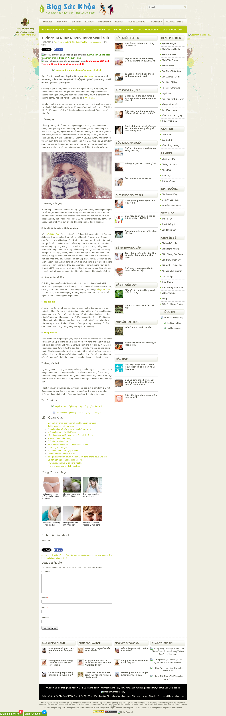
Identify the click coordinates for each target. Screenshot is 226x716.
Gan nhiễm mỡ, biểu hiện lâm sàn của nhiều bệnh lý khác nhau (140, 255)
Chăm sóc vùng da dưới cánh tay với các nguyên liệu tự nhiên (98, 674)
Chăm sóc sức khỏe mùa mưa (61, 454)
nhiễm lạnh (90, 98)
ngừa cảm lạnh (84, 555)
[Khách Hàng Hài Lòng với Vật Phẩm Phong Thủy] (172, 317)
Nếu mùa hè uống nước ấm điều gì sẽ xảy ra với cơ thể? (140, 112)
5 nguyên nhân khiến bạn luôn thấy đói (134, 661)
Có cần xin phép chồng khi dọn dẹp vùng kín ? (60, 673)
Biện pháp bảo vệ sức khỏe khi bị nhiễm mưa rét (69, 429)
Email (45, 608)
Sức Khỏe (47, 22)
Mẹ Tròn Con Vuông (53, 29)
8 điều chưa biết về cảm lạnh (61, 426)
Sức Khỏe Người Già (148, 30)
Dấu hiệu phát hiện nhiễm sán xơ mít (134, 649)
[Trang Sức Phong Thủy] (77, 406)
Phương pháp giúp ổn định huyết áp (64, 466)
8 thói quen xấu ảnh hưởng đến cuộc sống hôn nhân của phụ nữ (140, 98)
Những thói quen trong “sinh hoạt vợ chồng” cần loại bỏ (60, 662)
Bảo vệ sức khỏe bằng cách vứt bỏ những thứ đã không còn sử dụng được (140, 382)
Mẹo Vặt (119, 22)
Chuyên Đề (156, 22)
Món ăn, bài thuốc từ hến (138, 327)
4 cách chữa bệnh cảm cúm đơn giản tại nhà (68, 444)
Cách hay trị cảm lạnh (57, 447)
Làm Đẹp (89, 22)
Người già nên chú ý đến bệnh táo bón (141, 232)
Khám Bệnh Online (174, 22)
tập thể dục (50, 558)
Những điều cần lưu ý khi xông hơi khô (65, 463)
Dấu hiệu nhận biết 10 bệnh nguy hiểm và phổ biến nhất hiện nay (140, 366)
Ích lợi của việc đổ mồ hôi (138, 178)
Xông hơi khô (50, 332)
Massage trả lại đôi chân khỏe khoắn (98, 649)
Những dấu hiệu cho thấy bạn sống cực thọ (141, 149)
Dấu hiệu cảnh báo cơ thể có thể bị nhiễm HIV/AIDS (140, 217)
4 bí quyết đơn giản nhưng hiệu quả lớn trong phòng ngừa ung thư (77, 457)
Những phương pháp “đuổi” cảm (62, 432)
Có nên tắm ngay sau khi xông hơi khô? (65, 460)
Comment (46, 571)
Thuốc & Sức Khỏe (137, 22)
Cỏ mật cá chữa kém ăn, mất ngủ (140, 306)
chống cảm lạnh (102, 289)
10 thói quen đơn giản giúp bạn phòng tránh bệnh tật (71, 435)
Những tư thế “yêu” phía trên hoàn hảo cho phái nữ (61, 650)
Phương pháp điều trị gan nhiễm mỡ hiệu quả (135, 673)
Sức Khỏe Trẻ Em (77, 29)
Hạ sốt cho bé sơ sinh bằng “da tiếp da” (139, 44)
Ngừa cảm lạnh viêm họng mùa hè (63, 450)
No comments (95, 42)
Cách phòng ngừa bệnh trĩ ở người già (140, 201)
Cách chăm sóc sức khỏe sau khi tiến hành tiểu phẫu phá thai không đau (140, 128)
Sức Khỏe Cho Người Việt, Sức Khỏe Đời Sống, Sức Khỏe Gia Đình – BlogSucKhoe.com (89, 696)
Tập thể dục (49, 302)
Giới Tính (76, 22)
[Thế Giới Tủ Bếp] (172, 323)
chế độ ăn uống (52, 234)
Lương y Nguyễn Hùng (151, 696)
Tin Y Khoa (62, 22)
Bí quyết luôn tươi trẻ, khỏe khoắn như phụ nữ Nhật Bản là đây (98, 662)
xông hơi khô (61, 558)
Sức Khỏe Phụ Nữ (101, 30)
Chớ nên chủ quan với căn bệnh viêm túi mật (139, 269)
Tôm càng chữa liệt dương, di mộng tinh (140, 343)
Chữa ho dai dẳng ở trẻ (58, 441)
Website (45, 617)
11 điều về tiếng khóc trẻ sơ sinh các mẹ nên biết (139, 75)
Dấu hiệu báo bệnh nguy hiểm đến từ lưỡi (141, 396)
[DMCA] (98, 712)
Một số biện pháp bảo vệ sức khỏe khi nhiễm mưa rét (72, 423)
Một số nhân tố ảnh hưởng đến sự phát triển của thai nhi (140, 59)
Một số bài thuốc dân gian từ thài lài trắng (140, 291)
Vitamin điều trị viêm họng (59, 438)
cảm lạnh (88, 76)
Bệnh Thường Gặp (172, 30)
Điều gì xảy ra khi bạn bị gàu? (140, 163)
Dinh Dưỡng (104, 22)
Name (45, 598)
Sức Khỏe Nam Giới (123, 30)
